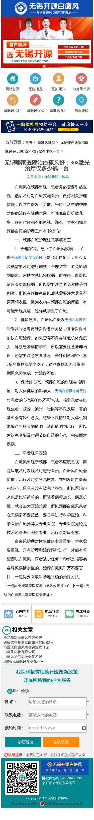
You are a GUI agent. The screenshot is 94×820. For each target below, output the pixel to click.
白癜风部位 (47, 142)
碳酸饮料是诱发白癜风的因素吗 (27, 642)
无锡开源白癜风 (58, 798)
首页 (28, 142)
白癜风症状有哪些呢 (18, 652)
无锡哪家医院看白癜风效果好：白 (44, 586)
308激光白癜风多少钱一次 (22, 661)
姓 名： (11, 701)
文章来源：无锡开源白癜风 (48, 177)
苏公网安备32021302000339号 (63, 803)
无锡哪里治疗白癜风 (26, 258)
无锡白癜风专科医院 (70, 391)
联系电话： (15, 715)
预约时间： (15, 727)
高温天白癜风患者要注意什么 (25, 647)
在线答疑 (61, 742)
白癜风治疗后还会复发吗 (21, 657)
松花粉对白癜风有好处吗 (21, 637)
